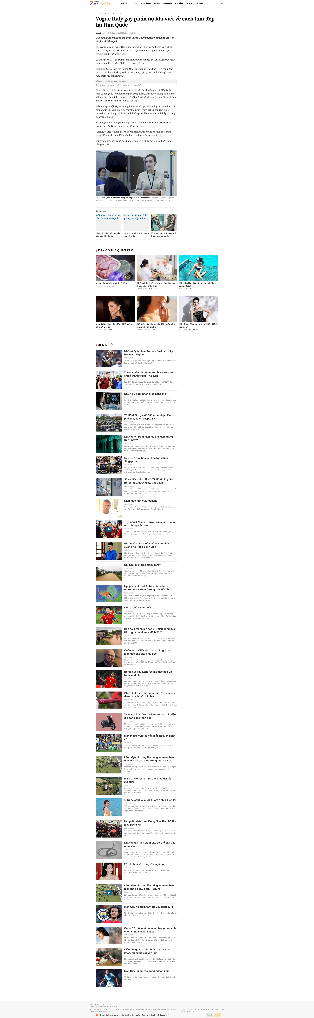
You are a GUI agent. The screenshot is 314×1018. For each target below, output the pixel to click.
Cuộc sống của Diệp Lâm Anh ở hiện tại (151, 800)
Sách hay (134, 3)
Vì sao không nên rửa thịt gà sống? (112, 283)
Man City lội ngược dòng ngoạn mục (146, 971)
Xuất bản (124, 3)
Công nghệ (167, 3)
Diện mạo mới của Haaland (140, 500)
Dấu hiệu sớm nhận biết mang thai (145, 394)
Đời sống (179, 3)
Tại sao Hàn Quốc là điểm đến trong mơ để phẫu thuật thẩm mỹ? (122, 198)
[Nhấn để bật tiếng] (173, 153)
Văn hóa (157, 3)
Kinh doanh (146, 3)
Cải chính (199, 3)
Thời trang (102, 13)
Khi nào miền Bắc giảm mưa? (142, 565)
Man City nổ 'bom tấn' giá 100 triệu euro (148, 906)
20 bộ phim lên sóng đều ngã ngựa (145, 864)
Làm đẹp (116, 13)
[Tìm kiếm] (222, 3)
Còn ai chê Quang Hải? (138, 607)
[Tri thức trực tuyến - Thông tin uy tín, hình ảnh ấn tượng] (101, 3)
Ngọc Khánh (100, 33)
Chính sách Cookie (158, 1015)
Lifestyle (189, 3)
